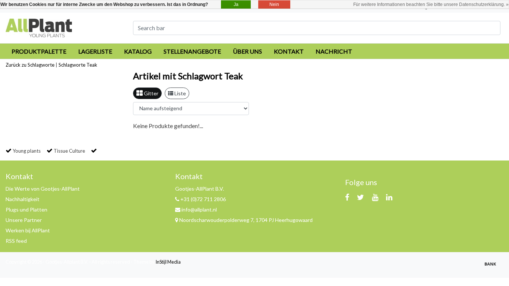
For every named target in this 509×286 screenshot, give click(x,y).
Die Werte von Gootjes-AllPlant (43, 188)
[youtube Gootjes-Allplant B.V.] (375, 197)
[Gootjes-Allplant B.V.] (39, 27)
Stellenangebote (192, 51)
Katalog (138, 51)
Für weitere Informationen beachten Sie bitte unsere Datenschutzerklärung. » (431, 4)
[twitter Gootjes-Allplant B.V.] (360, 197)
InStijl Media (168, 262)
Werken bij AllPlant (28, 230)
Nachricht (334, 51)
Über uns (247, 51)
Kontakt (289, 51)
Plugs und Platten (26, 209)
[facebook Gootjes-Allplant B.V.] (347, 197)
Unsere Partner (24, 220)
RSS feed (16, 241)
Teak (91, 65)
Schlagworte (72, 65)
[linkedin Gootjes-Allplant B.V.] (389, 197)
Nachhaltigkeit (22, 199)
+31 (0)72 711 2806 (202, 199)
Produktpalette (39, 51)
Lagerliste (95, 51)
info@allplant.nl (199, 209)
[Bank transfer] (492, 266)
